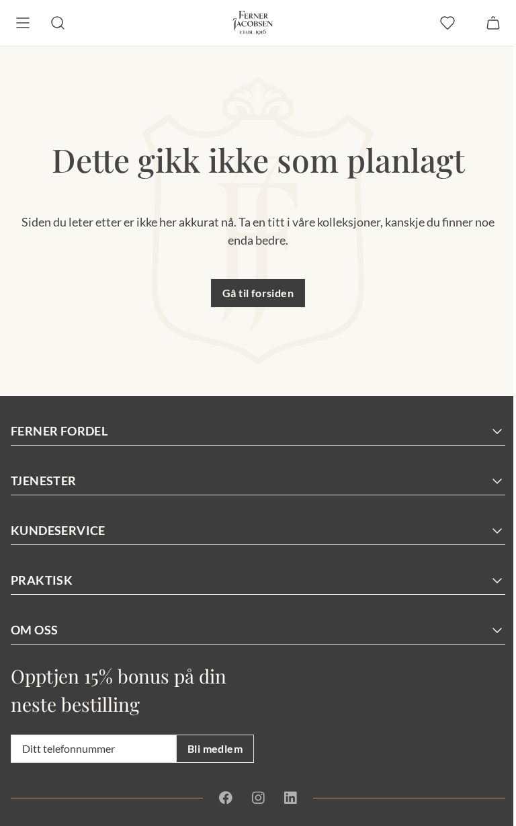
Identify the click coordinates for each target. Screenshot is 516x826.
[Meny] (23, 23)
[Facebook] (225, 797)
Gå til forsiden (258, 292)
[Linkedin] (290, 797)
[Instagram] (258, 797)
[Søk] (58, 23)
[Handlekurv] (493, 23)
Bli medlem (215, 748)
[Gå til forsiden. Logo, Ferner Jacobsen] (253, 23)
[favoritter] (447, 23)
